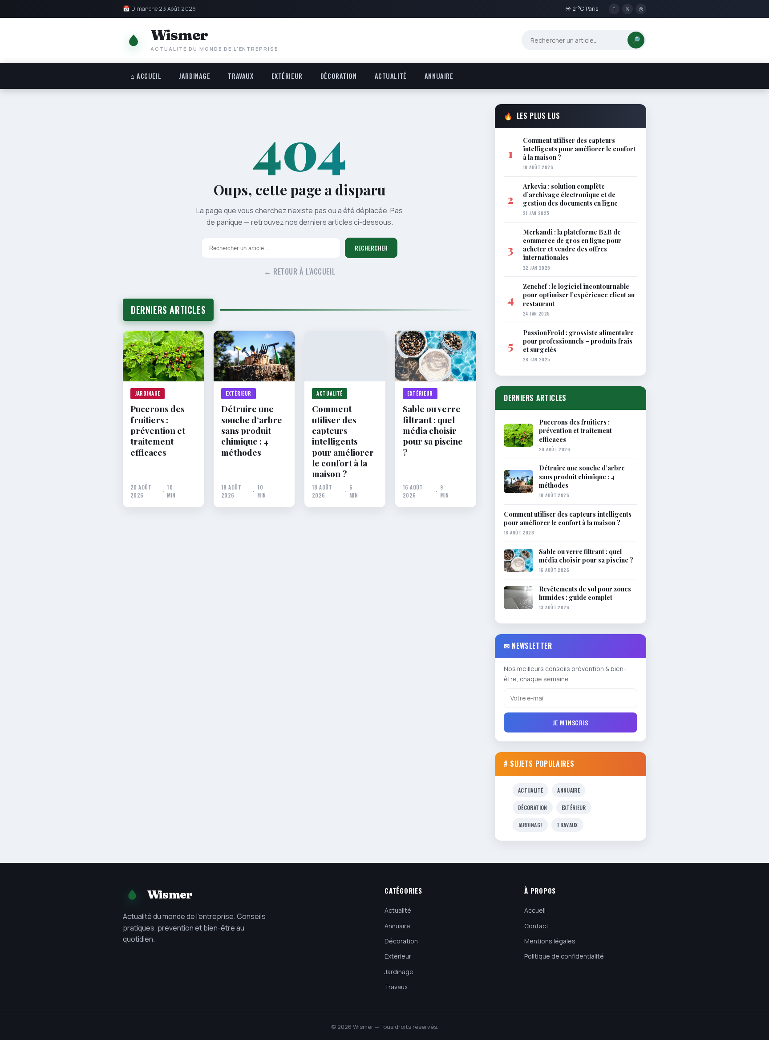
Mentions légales (549, 941)
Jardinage (194, 76)
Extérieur (287, 76)
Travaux (240, 76)
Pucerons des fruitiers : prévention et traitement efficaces (157, 430)
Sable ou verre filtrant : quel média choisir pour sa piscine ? (433, 430)
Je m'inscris (570, 722)
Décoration (338, 76)
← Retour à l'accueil (300, 271)
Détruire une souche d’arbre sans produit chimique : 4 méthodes (251, 430)
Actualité (391, 76)
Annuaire (439, 76)
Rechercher (371, 247)
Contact (536, 926)
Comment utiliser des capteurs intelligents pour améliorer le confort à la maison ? (343, 441)
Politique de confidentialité (564, 956)
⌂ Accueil (145, 76)
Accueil (535, 910)
